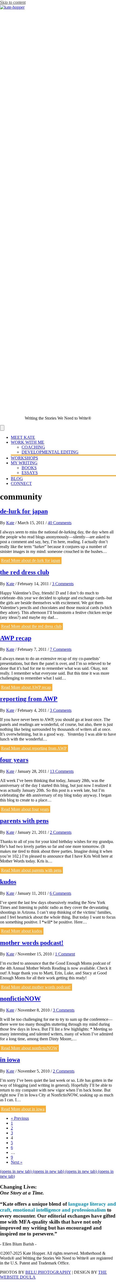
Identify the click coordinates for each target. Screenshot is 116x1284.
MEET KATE (23, 437)
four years (14, 759)
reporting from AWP (28, 698)
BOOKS (29, 467)
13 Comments (62, 771)
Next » (16, 1162)
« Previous (20, 1118)
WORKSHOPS (24, 458)
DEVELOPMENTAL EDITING (50, 452)
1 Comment (65, 954)
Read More (30, 560)
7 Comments (60, 649)
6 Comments (60, 893)
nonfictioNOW (20, 998)
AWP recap (15, 638)
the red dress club (24, 572)
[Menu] (2, 428)
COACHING (33, 447)
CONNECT (21, 483)
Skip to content (13, 2)
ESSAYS (30, 472)
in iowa (10, 1059)
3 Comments (63, 583)
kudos (8, 881)
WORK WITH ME (27, 442)
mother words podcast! (31, 942)
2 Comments (60, 832)
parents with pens (24, 820)
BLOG (17, 478)
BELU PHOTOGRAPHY (48, 1272)
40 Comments (59, 522)
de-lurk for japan (24, 511)
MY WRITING (24, 463)
